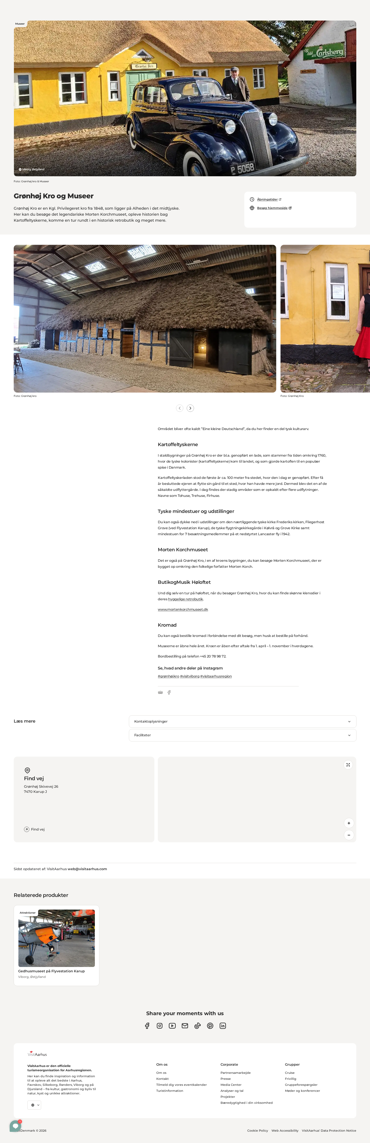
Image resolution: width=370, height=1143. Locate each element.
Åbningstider (267, 199)
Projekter (228, 1097)
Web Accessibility (285, 1131)
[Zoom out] (349, 835)
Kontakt (162, 1079)
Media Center (231, 1085)
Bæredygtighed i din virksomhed (247, 1103)
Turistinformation (169, 1091)
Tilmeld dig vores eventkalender (181, 1085)
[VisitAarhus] (40, 1053)
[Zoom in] (349, 823)
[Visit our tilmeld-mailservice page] (185, 1025)
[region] (257, 799)
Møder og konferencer (302, 1091)
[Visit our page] (159, 1025)
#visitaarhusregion (216, 676)
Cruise (290, 1073)
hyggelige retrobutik (185, 599)
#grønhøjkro (168, 676)
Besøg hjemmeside (272, 208)
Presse (226, 1079)
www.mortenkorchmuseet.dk (183, 609)
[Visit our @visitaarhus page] (197, 1025)
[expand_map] (348, 764)
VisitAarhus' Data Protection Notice (329, 1131)
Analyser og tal (232, 1091)
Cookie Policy (257, 1131)
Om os (161, 1073)
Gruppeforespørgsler (301, 1085)
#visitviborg (190, 676)
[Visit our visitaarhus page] (147, 1025)
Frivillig (290, 1079)
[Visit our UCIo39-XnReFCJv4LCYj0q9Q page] (172, 1025)
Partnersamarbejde (236, 1073)
